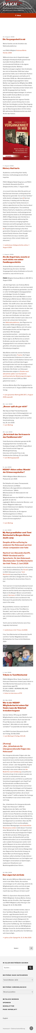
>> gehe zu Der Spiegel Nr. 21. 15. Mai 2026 (17, 937)
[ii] (3, 229)
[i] (23, 198)
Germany (11, 595)
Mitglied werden (11, 999)
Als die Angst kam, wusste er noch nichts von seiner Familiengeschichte (16, 259)
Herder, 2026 (7, 53)
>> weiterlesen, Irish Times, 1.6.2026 (15, 630)
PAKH (10, 4)
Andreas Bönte (21, 50)
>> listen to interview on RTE (12, 693)
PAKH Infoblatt (10, 1009)
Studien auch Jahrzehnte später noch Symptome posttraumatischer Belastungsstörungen (17, 374)
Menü (19, 15)
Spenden (7, 1002)
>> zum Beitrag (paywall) (11, 458)
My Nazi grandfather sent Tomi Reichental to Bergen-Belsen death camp (17, 535)
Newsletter (8, 1006)
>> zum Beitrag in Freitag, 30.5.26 (14, 736)
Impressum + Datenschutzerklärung (14, 1028)
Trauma (19, 355)
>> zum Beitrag (8, 425)
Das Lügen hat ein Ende (13, 875)
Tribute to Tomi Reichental (15, 675)
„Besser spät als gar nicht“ (15, 406)
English (5, 1018)
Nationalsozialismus (12, 322)
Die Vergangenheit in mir (14, 39)
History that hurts (11, 168)
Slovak (25, 570)
